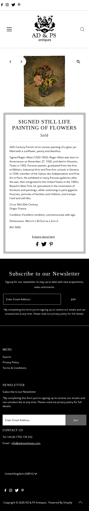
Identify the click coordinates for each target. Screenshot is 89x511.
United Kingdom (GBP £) (19, 473)
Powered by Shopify (60, 502)
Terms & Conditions (14, 367)
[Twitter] (13, 5)
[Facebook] (2, 5)
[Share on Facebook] (37, 245)
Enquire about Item (43, 236)
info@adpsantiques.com (25, 443)
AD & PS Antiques (35, 502)
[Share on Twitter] (44, 245)
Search (7, 357)
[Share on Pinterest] (51, 245)
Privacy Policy (11, 362)
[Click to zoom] (78, 61)
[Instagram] (7, 5)
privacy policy (65, 402)
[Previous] (11, 61)
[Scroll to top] (80, 502)
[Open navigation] (13, 29)
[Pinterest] (19, 5)
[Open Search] (82, 29)
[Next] (21, 61)
